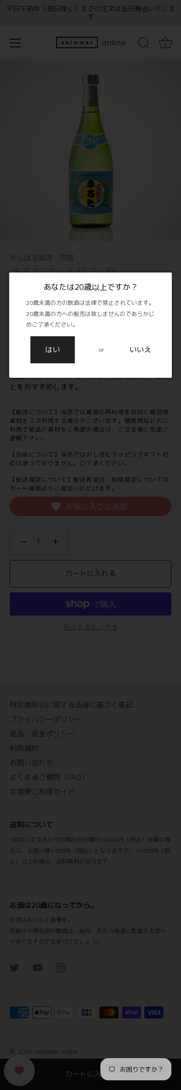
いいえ (140, 349)
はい (52, 349)
